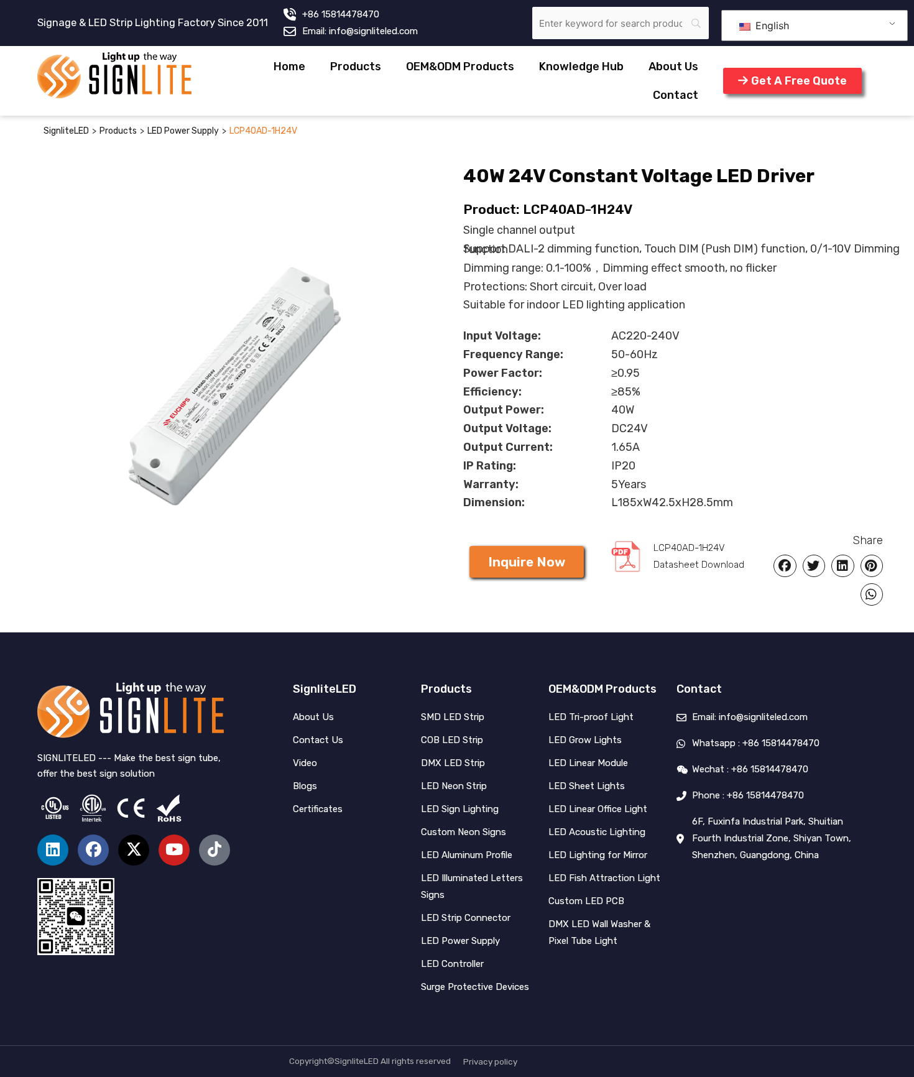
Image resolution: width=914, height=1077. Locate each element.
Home (289, 66)
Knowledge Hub (581, 66)
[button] (526, 562)
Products (355, 66)
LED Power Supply (183, 131)
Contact (675, 95)
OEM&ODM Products (460, 66)
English (770, 25)
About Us (673, 66)
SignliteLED (66, 131)
